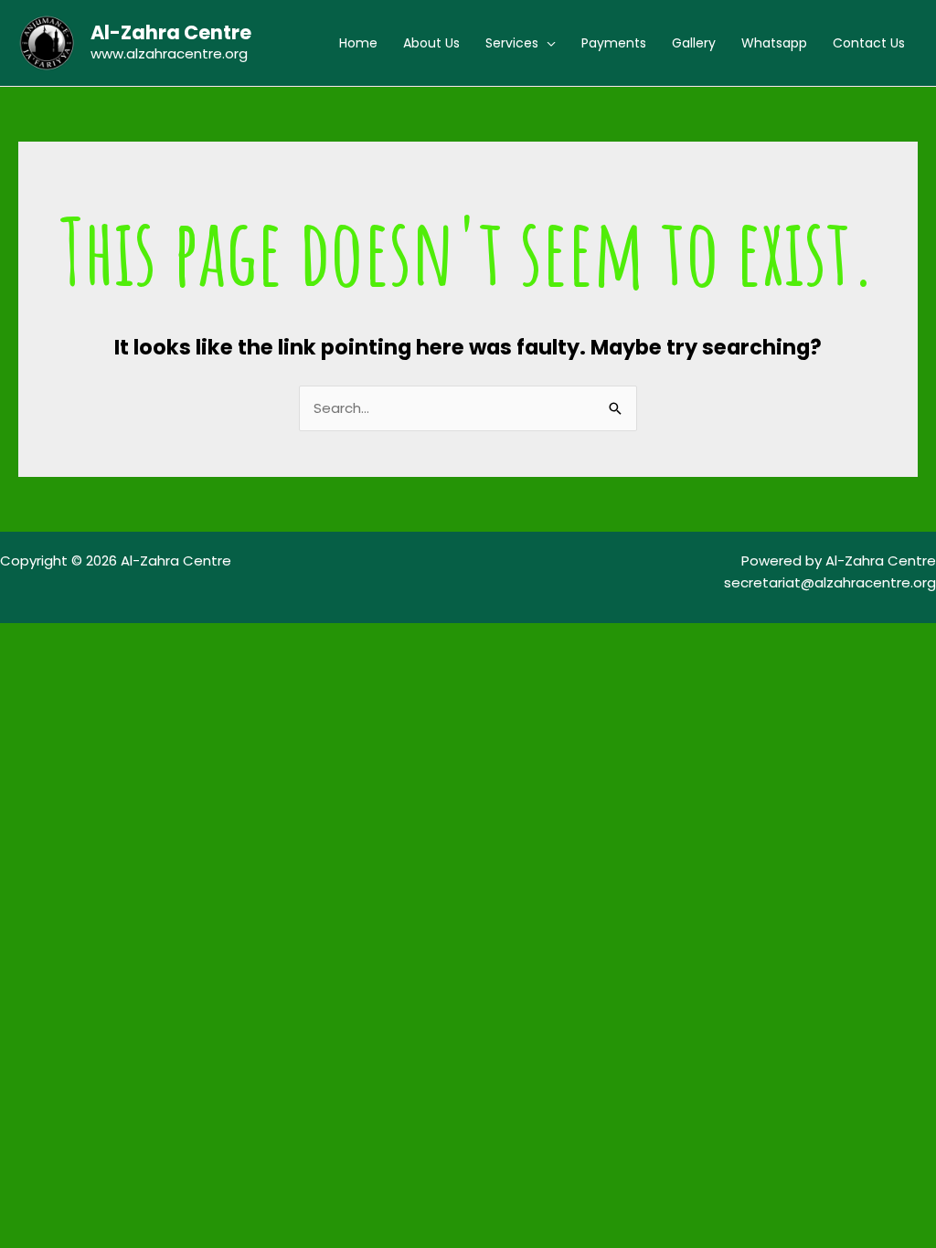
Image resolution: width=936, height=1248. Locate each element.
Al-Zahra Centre (170, 32)
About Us (431, 43)
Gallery (694, 43)
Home (358, 43)
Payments (613, 43)
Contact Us (869, 43)
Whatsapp (774, 43)
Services (511, 43)
